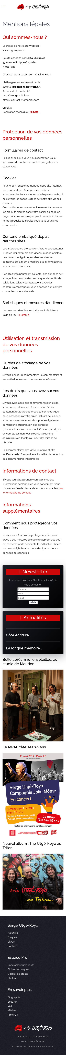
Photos (12, 978)
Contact (12, 946)
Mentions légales (33, 1042)
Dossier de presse (18, 973)
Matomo (24, 314)
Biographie (14, 997)
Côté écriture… (18, 635)
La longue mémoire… (24, 648)
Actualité (13, 932)
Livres (11, 941)
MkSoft (34, 111)
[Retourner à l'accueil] (33, 7)
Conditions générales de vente (33, 1047)
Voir (10, 1005)
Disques (12, 937)
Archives (13, 1014)
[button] (4, 7)
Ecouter (12, 1001)
